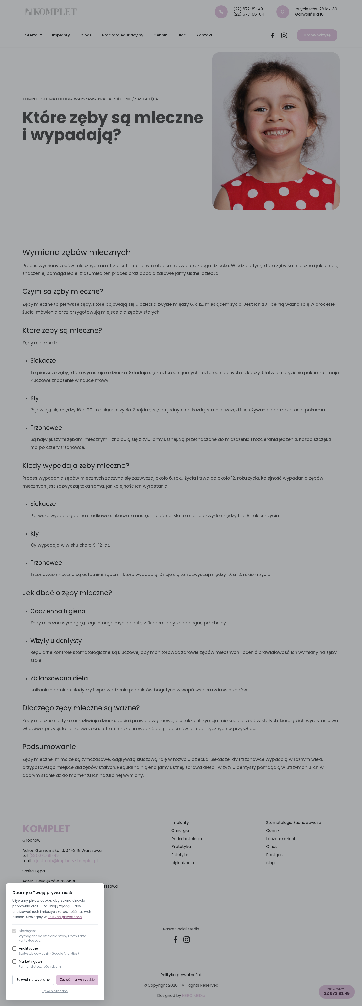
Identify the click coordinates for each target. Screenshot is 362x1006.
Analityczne (49, 951)
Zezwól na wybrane (33, 979)
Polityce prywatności (65, 917)
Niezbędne (52, 936)
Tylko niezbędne (55, 991)
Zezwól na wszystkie (77, 979)
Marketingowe (40, 964)
